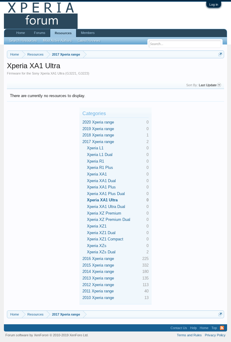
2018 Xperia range (98, 135)
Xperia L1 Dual (99, 154)
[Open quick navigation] (220, 54)
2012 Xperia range (98, 284)
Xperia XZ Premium (104, 213)
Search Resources (23, 40)
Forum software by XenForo (46, 335)
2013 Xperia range (98, 278)
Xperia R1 (95, 161)
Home (20, 33)
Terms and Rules (189, 335)
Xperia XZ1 (96, 226)
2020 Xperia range (98, 122)
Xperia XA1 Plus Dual (106, 193)
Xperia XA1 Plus (101, 187)
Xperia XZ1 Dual (101, 233)
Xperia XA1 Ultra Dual (106, 206)
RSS (222, 328)
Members (88, 33)
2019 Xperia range (98, 129)
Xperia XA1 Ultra (102, 200)
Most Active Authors (57, 40)
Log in (213, 4)
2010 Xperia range (98, 297)
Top (214, 328)
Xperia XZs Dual (101, 252)
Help (193, 328)
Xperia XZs (96, 245)
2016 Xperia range (98, 258)
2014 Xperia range (98, 271)
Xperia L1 (95, 148)
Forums (39, 33)
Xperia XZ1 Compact (105, 239)
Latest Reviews (89, 40)
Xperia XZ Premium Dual (108, 219)
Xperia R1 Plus (100, 167)
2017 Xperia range (98, 141)
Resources (63, 33)
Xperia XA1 (97, 174)
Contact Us (179, 328)
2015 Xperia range (98, 265)
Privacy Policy (215, 335)
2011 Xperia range (98, 291)
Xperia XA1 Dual (101, 181)
